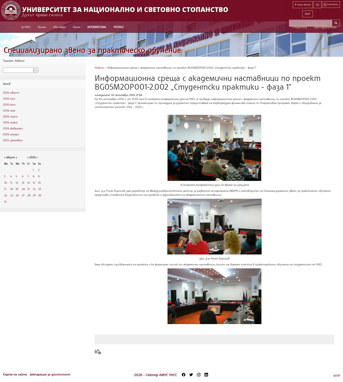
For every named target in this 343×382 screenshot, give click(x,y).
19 (17, 189)
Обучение (59, 27)
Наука (76, 27)
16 (39, 182)
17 (5, 189)
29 (34, 195)
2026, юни (9, 104)
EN (317, 4)
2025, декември (13, 140)
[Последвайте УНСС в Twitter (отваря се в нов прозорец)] (191, 374)
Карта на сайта (15, 374)
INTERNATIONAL (96, 27)
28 (28, 195)
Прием (42, 27)
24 (5, 195)
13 (23, 182)
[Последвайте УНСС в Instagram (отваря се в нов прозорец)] (198, 374)
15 (34, 182)
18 (11, 189)
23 (39, 189)
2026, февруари (13, 128)
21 (28, 189)
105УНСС (119, 27)
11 (11, 182)
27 (23, 195)
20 (23, 189)
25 (11, 195)
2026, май (9, 110)
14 (28, 182)
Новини (99, 67)
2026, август (11, 92)
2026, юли (9, 98)
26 (17, 195)
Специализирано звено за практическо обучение (92, 50)
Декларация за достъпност (50, 374)
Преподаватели (325, 27)
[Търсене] (336, 23)
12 (17, 182)
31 (5, 201)
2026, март (10, 122)
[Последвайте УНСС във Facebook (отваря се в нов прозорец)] (183, 374)
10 (5, 182)
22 (34, 189)
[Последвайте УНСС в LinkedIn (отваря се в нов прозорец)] (206, 374)
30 (39, 195)
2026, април (10, 116)
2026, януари (11, 134)
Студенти (299, 27)
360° (307, 13)
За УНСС (26, 27)
